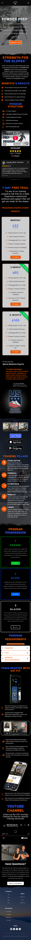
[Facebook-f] (17, 929)
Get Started (8, 908)
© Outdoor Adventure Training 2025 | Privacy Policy (15, 936)
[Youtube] (11, 929)
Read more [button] (6, 175)
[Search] (28, 3)
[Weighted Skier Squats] (10, 427)
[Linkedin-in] (20, 929)
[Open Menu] (2, 3)
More (16, 563)
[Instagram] (14, 929)
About (22, 893)
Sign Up (16, 257)
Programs (8, 891)
